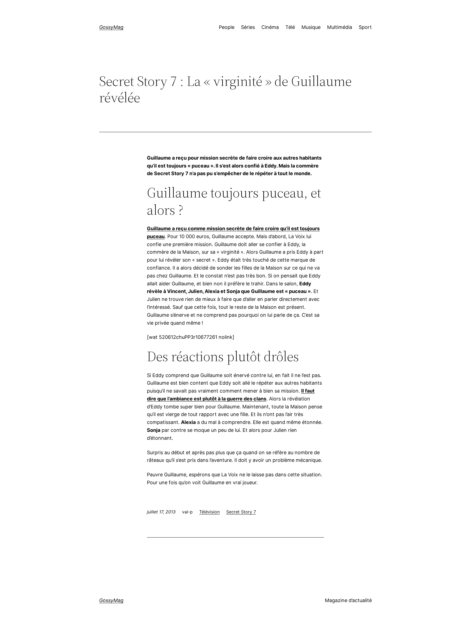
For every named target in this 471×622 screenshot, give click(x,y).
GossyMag (111, 27)
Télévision (209, 512)
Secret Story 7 (241, 512)
